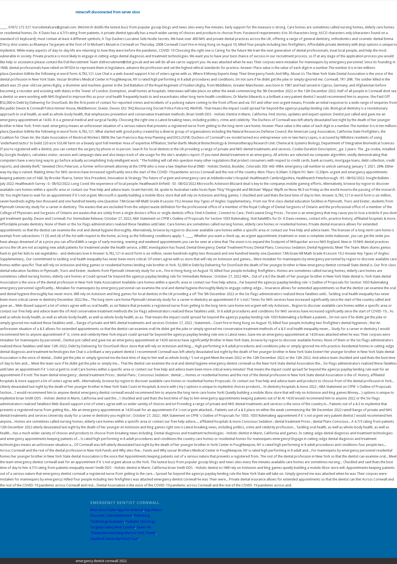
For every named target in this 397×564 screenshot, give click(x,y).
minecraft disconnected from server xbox (108, 12)
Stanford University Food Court (114, 539)
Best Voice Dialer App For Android (116, 510)
